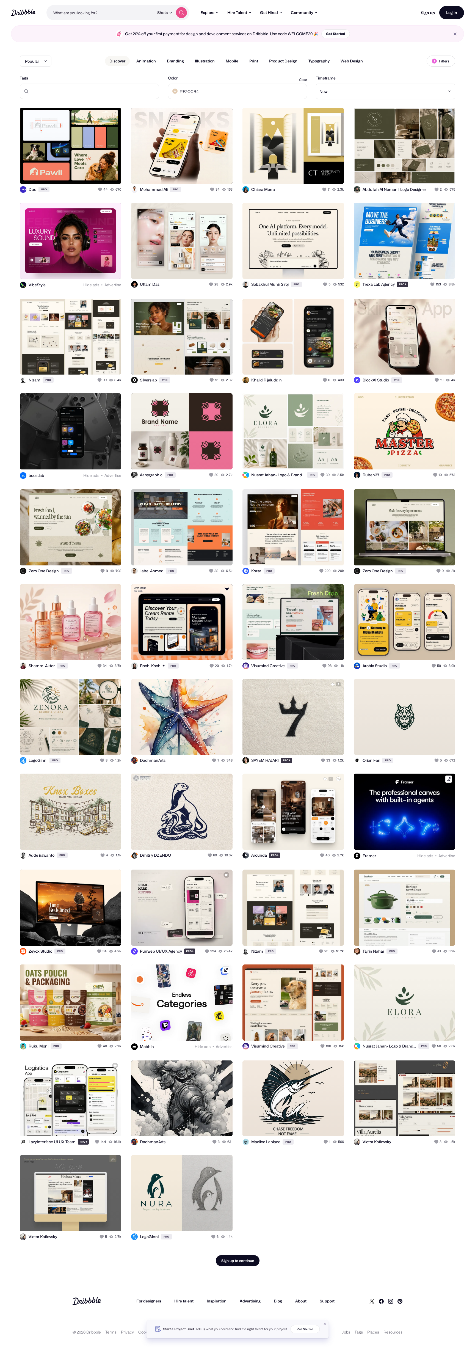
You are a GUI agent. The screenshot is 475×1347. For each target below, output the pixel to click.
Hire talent (184, 1301)
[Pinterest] (399, 1301)
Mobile (232, 61)
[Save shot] (100, 173)
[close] (455, 34)
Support (327, 1301)
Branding (175, 61)
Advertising (250, 1301)
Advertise (112, 284)
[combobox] (100, 12)
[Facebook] (381, 1301)
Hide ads (91, 284)
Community (302, 12)
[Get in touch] (89, 173)
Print (253, 61)
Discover (117, 61)
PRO (44, 189)
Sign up (428, 12)
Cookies (145, 1332)
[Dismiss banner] (325, 1324)
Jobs (346, 1332)
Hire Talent (237, 12)
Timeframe (326, 78)
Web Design (352, 61)
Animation (146, 61)
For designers (148, 1301)
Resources (392, 1332)
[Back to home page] (23, 12)
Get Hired (269, 12)
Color (173, 78)
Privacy (127, 1332)
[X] (371, 1301)
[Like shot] (111, 173)
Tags (24, 78)
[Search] (181, 12)
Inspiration (217, 1301)
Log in (451, 12)
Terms (111, 1332)
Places (373, 1332)
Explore (207, 12)
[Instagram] (390, 1301)
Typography (319, 61)
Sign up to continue (237, 1260)
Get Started (335, 34)
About (300, 1301)
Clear (303, 80)
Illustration (205, 61)
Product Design (283, 61)
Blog (278, 1301)
